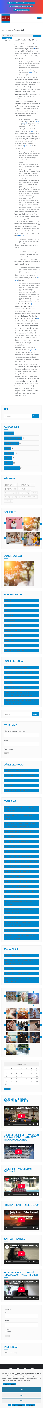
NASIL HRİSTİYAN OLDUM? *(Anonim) (18, 687)
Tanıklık (8, 463)
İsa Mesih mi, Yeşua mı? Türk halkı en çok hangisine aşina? (19, 979)
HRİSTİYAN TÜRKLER (13, 847)
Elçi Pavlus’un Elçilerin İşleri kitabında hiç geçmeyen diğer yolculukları (19, 961)
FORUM (8, 606)
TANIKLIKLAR (10, 620)
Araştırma (9, 433)
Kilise (8, 448)
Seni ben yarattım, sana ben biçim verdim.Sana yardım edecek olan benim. (18, 693)
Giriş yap (7, 1335)
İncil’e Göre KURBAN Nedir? (28, 497)
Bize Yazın (30, 1405)
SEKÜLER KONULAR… (13, 918)
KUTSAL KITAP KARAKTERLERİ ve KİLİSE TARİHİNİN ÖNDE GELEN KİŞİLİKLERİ (18, 924)
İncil (16, 497)
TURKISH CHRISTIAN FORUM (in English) (19, 857)
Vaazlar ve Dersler (12, 468)
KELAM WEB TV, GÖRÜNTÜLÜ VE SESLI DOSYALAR (18, 902)
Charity (26, 485)
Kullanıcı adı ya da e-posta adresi (15, 731)
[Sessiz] (34, 1124)
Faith (10, 489)
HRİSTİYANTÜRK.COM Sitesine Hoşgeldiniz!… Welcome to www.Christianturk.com (20, 825)
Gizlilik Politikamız (19, 1405)
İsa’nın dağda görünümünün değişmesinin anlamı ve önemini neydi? (20, 701)
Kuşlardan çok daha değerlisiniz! (17, 667)
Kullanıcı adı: (8, 1311)
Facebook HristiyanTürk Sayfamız (21, 3)
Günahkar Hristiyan (11, 493)
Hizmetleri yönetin (9, 1384)
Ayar (21, 1401)
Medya (8, 458)
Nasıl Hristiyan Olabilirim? (15, 650)
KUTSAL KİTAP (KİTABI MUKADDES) (17, 866)
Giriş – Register (11, 641)
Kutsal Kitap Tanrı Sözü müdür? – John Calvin (21, 672)
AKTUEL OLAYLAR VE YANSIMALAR (17, 841)
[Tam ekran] (37, 1124)
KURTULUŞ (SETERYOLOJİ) (15, 876)
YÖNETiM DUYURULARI (14, 836)
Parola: (7, 1321)
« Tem (7, 1089)
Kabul (22, 1390)
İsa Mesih (8, 501)
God (24, 489)
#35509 (36, 36)
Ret (21, 1395)
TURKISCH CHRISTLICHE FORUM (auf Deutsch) (21, 861)
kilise (34, 493)
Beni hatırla (9, 749)
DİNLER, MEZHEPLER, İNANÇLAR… (17, 886)
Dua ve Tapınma (11, 443)
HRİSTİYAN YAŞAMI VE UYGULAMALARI (19, 871)
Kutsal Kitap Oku (22, 10)
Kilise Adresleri (11, 625)
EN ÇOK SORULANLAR (13, 896)
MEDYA (8, 611)
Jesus (24, 492)
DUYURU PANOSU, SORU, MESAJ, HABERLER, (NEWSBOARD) (20, 808)
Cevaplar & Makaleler (13, 438)
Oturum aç (6, 753)
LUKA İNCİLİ (10, 682)
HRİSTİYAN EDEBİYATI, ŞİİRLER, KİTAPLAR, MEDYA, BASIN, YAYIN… (19, 910)
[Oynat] (6, 1124)
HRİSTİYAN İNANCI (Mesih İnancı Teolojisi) (20, 881)
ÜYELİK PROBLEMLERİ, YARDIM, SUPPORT (20, 931)
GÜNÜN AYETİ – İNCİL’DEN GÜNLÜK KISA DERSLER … (19, 816)
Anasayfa (9, 601)
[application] (21, 1116)
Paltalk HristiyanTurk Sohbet (22, 6)
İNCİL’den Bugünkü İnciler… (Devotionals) (20, 832)
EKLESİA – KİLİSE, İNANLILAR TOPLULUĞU (20, 891)
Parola (6, 740)
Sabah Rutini (10, 968)
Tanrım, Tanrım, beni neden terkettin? (19, 973)
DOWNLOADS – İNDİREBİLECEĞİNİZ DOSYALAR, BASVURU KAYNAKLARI (21, 937)
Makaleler (9, 453)
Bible (10, 485)
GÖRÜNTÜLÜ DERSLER (13, 630)
